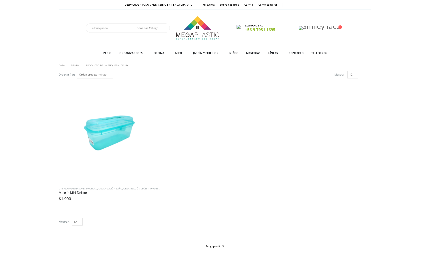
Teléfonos (319, 53)
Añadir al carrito (152, 89)
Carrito (248, 4)
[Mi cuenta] (288, 28)
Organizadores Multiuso (82, 188)
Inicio (107, 53)
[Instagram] (296, 5)
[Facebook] (289, 5)
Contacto (296, 53)
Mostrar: (339, 74)
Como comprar (267, 4)
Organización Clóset (136, 188)
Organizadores (130, 53)
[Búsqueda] (165, 28)
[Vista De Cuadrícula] (364, 74)
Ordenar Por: (67, 74)
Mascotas (253, 53)
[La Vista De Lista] (369, 74)
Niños (233, 53)
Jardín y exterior (205, 53)
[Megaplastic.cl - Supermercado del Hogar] (198, 28)
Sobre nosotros (229, 4)
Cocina (158, 53)
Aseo (178, 53)
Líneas (273, 53)
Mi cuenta (209, 4)
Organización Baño (110, 188)
